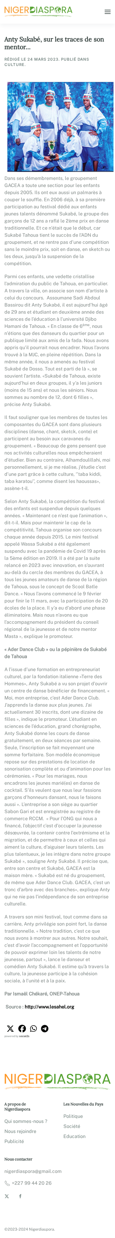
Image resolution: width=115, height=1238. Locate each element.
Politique (73, 1116)
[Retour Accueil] (39, 12)
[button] (108, 12)
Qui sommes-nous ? (25, 1121)
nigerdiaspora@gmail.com (33, 1171)
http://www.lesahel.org (49, 1007)
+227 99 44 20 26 (32, 1183)
